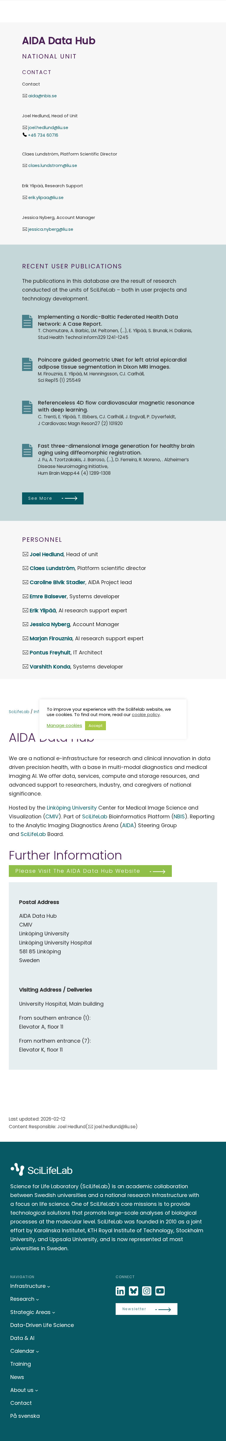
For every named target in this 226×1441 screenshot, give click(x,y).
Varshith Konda (50, 666)
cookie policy (146, 714)
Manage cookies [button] (64, 725)
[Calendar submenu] (37, 1351)
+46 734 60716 (43, 135)
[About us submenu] (36, 1390)
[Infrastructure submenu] (48, 1286)
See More (40, 498)
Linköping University (72, 807)
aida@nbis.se (42, 96)
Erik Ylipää (43, 610)
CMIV (52, 816)
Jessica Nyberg (50, 624)
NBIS (179, 816)
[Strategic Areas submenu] (53, 1312)
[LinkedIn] (121, 1291)
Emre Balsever (48, 596)
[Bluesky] (134, 1291)
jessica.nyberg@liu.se (50, 229)
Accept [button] (95, 725)
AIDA (128, 825)
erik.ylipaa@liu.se (46, 197)
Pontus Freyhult (50, 652)
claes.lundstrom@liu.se (52, 165)
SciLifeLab (94, 816)
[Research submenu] (37, 1299)
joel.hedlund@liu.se (48, 128)
